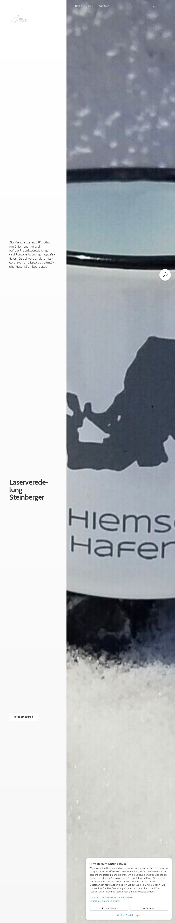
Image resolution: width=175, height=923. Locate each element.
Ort (90, 5)
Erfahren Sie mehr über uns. (105, 900)
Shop (78, 5)
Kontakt (104, 5)
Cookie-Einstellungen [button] (128, 915)
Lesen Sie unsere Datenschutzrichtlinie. (111, 897)
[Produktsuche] (165, 275)
